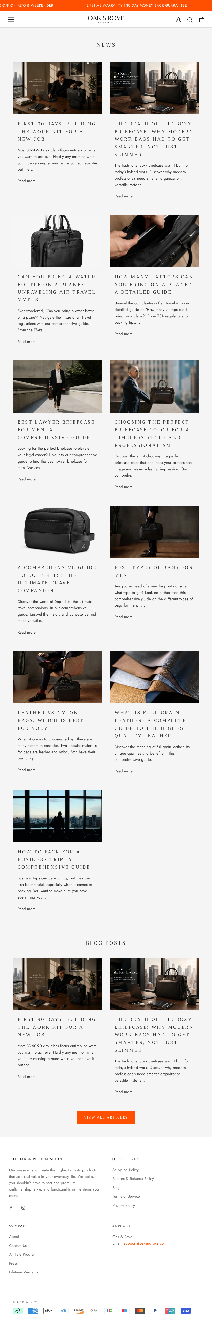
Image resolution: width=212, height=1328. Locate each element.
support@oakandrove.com (145, 1243)
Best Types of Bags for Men (154, 571)
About (14, 1236)
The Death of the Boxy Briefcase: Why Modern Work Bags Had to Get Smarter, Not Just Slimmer (154, 139)
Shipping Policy (125, 1170)
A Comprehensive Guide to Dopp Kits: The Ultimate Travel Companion (57, 579)
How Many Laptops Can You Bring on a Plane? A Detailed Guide (154, 284)
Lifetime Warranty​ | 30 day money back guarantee (137, 5)
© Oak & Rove (26, 1302)
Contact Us (18, 1245)
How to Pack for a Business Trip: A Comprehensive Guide (54, 859)
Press (13, 1263)
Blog (116, 1188)
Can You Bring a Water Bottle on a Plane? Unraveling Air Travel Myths (57, 288)
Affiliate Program (23, 1254)
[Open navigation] (11, 19)
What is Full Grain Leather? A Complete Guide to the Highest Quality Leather (151, 724)
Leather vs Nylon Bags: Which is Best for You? (51, 720)
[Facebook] (11, 1207)
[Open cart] (201, 19)
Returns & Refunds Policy (133, 1178)
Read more (27, 181)
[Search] (190, 19)
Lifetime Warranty (23, 1272)
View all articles (106, 1117)
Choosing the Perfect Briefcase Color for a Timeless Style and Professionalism (152, 433)
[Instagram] (23, 1207)
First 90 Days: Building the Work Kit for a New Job (57, 131)
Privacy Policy (123, 1205)
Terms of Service (126, 1196)
